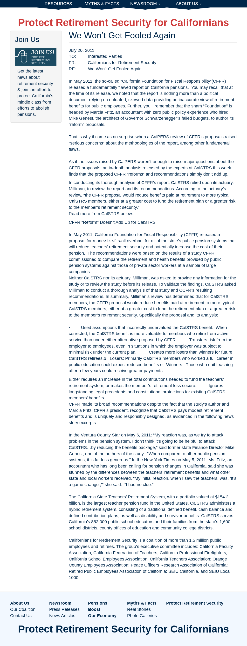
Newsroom (144, 3)
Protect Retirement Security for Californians (123, 22)
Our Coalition (22, 609)
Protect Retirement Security (194, 603)
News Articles (62, 615)
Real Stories (139, 609)
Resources (58, 3)
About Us (187, 3)
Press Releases (64, 609)
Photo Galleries (142, 615)
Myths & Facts (102, 3)
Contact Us (21, 615)
